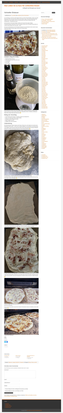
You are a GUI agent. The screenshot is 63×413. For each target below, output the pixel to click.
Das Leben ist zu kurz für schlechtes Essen (21, 6)
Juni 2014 (43, 78)
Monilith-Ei (17, 362)
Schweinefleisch (45, 141)
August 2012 (44, 98)
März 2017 (44, 61)
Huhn (43, 130)
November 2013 (45, 83)
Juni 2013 (43, 88)
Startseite (6, 2)
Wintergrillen (44, 147)
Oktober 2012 (44, 96)
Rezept (43, 136)
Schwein (43, 140)
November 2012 (45, 95)
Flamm (32, 362)
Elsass (30, 362)
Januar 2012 (44, 105)
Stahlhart (48, 32)
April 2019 (44, 55)
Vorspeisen (22, 362)
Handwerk (44, 129)
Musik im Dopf (44, 23)
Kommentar (6, 369)
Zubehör (43, 148)
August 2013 (44, 85)
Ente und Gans (44, 120)
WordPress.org (44, 158)
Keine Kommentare (25, 15)
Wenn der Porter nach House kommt (48, 21)
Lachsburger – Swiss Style (46, 20)
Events (30, 2)
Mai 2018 (43, 57)
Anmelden (44, 154)
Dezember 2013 (45, 82)
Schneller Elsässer (45, 22)
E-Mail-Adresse (7, 382)
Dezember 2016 (45, 62)
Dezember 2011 (44, 106)
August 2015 (44, 69)
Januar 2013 (44, 92)
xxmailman (19, 15)
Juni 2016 (43, 64)
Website (5, 385)
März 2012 (44, 103)
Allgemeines (44, 115)
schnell (35, 362)
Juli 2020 (43, 48)
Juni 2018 (43, 56)
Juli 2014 (43, 77)
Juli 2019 (43, 51)
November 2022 (45, 45)
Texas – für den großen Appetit (47, 19)
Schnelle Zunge (6, 355)
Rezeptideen (11, 2)
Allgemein (10, 362)
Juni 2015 (43, 70)
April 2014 (44, 79)
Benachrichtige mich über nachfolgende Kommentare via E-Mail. (17, 388)
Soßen (43, 142)
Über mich (34, 2)
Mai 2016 (43, 65)
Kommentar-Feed (45, 157)
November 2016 (45, 63)
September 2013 (45, 84)
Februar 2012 (44, 104)
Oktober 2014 (44, 76)
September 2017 (45, 58)
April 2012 (44, 102)
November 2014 (45, 75)
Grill (42, 127)
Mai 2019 (43, 54)
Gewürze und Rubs (45, 126)
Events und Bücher (45, 121)
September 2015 (45, 68)
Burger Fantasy (18, 355)
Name (5, 379)
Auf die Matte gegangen (51, 30)
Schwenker (44, 31)
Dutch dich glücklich (45, 119)
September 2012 (45, 97)
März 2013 (44, 91)
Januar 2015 (44, 72)
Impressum (39, 2)
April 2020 (44, 49)
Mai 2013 (43, 89)
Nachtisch (43, 135)
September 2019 (45, 50)
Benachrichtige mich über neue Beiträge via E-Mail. (14, 390)
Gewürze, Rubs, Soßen (23, 2)
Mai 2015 (43, 71)
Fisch (43, 122)
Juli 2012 (43, 99)
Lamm (43, 133)
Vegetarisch (44, 143)
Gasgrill (14, 362)
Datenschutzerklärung (46, 2)
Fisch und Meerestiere (46, 123)
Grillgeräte (16, 2)
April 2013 (44, 90)
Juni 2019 (43, 52)
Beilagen (43, 116)
